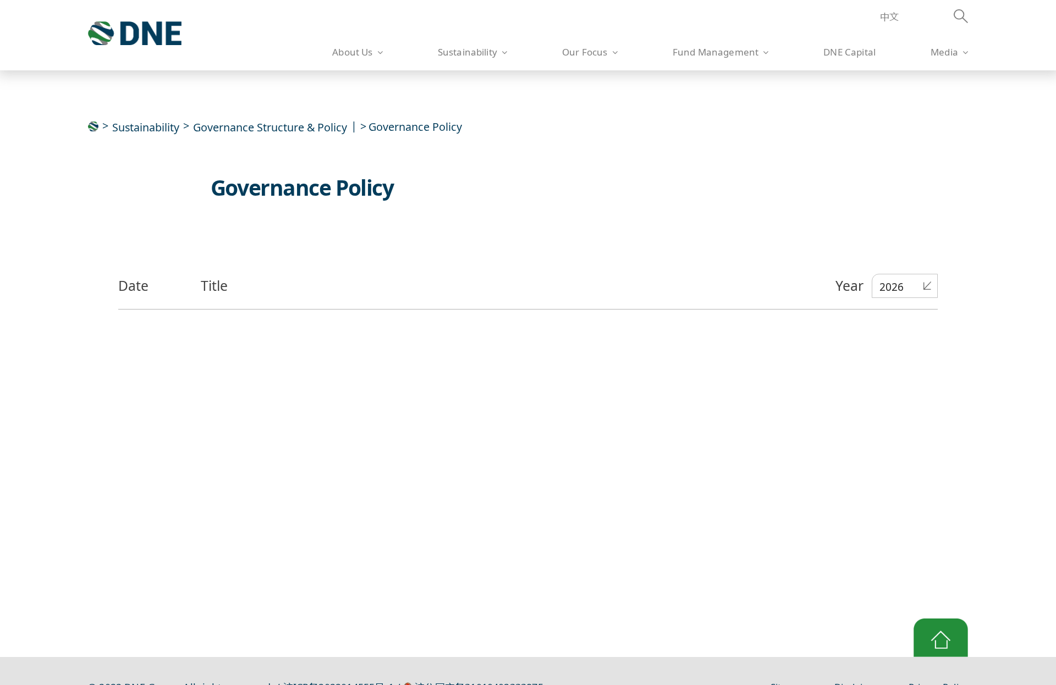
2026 (891, 287)
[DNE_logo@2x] (135, 26)
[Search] (944, 17)
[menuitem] (884, 17)
